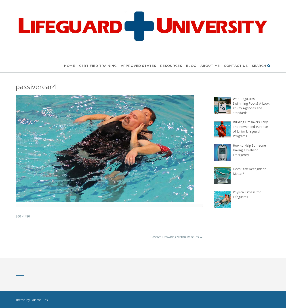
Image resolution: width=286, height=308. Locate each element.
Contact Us (236, 66)
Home (69, 66)
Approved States (138, 66)
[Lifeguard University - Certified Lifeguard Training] (143, 25)
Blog (191, 66)
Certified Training (98, 66)
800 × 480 (23, 216)
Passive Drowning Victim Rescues (176, 237)
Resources (171, 66)
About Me (210, 66)
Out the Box (39, 300)
